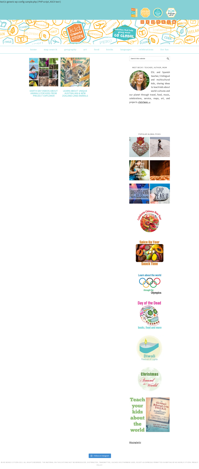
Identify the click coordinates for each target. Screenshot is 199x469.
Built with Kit (123, 249)
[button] (76, 242)
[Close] (143, 213)
